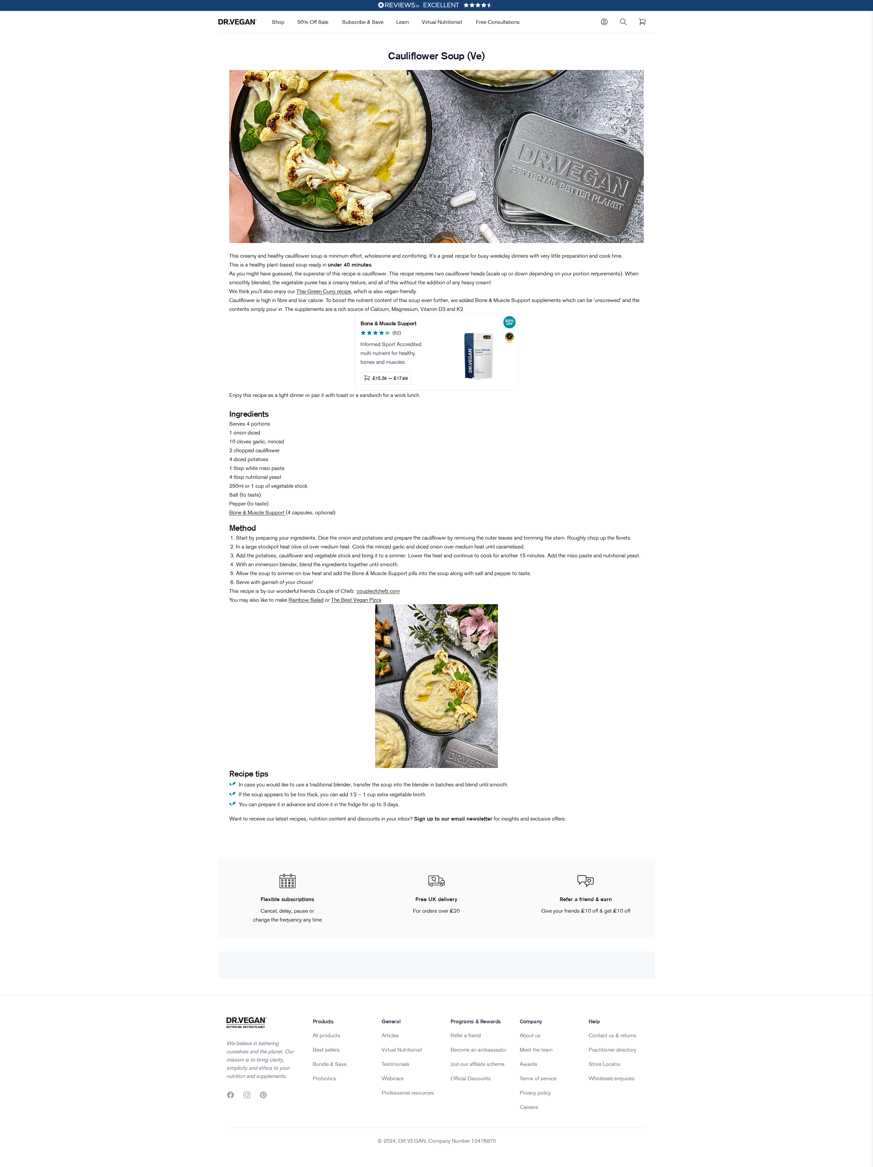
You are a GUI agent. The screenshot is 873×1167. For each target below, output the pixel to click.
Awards (528, 1064)
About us (530, 1035)
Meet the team (536, 1049)
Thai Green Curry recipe (323, 291)
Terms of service (538, 1078)
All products (326, 1035)
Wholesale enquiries (612, 1078)
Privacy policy (535, 1092)
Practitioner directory (612, 1049)
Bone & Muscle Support (257, 512)
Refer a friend (465, 1035)
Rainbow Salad (306, 599)
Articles (390, 1035)
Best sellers (326, 1049)
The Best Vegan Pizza (356, 599)
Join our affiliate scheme (477, 1064)
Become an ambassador (478, 1049)
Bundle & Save (329, 1064)
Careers (529, 1107)
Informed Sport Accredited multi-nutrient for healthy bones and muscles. (390, 353)
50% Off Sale (312, 21)
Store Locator (605, 1064)
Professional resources (408, 1092)
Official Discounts (470, 1078)
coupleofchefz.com (378, 590)
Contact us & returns (612, 1035)
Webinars (393, 1078)
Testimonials (396, 1064)
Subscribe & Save (362, 21)
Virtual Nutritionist (442, 21)
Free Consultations (498, 21)
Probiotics (324, 1078)
